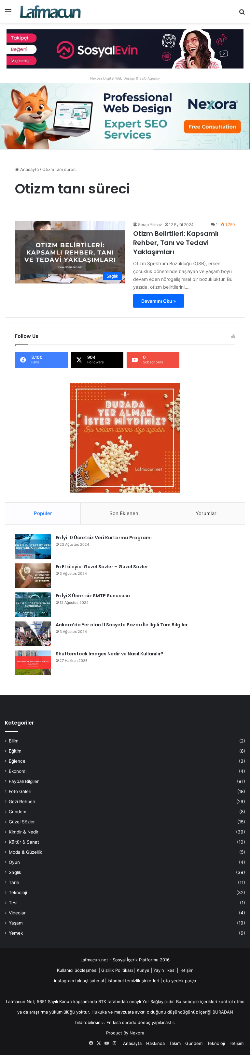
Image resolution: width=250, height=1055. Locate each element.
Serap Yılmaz (150, 224)
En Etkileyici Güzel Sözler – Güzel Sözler (102, 566)
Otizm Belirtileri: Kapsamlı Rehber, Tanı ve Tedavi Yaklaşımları (175, 242)
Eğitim (15, 751)
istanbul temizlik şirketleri (133, 980)
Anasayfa (29, 169)
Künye (143, 970)
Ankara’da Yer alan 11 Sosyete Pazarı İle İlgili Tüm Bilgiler (122, 624)
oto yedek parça (179, 980)
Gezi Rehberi (22, 801)
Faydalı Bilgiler (24, 781)
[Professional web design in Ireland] (125, 115)
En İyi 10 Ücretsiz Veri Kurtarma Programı (104, 537)
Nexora (137, 1032)
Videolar (17, 912)
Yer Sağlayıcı (155, 1001)
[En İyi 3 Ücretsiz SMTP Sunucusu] (33, 604)
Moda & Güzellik (25, 852)
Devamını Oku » (158, 301)
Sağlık (15, 872)
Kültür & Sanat (24, 842)
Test (13, 902)
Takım (175, 1043)
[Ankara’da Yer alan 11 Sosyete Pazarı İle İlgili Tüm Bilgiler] (33, 633)
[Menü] (8, 14)
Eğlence (17, 761)
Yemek (16, 933)
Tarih (14, 882)
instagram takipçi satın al (79, 980)
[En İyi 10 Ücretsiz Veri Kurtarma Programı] (33, 546)
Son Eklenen (123, 513)
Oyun (14, 862)
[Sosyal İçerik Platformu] (51, 11)
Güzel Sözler (22, 821)
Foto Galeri (20, 791)
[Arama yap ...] (242, 14)
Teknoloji (18, 892)
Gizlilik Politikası (117, 970)
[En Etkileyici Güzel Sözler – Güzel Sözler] (33, 575)
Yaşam (16, 922)
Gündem (17, 811)
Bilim (14, 740)
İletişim (186, 970)
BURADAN (223, 1012)
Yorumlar (206, 513)
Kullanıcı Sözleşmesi (77, 970)
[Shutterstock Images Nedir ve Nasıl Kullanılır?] (33, 662)
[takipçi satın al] (125, 48)
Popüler (43, 513)
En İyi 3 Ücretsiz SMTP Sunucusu (93, 595)
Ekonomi (17, 771)
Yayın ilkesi (164, 970)
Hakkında (155, 1043)
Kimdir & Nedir (23, 831)
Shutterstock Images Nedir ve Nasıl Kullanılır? (109, 653)
